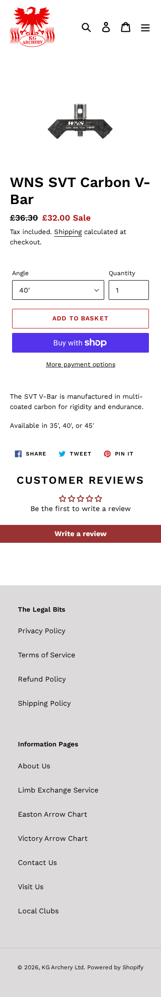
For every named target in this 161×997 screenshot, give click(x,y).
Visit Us (30, 886)
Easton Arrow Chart (52, 814)
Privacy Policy (41, 630)
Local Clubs (38, 911)
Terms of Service (46, 655)
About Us (34, 766)
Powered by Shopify (115, 967)
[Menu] (145, 27)
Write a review (80, 533)
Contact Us (37, 862)
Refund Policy (42, 679)
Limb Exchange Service (58, 790)
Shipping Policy (44, 703)
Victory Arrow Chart (53, 838)
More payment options (80, 364)
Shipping (68, 232)
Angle (20, 273)
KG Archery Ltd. (63, 967)
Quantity (122, 273)
